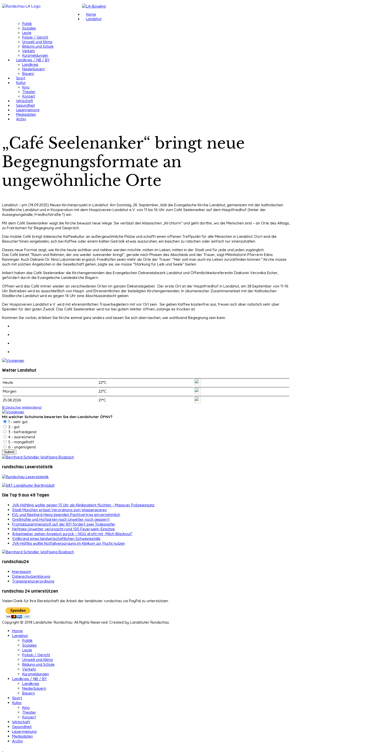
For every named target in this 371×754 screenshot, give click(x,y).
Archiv (21, 119)
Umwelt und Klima (37, 42)
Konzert (28, 96)
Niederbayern (33, 69)
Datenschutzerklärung (31, 576)
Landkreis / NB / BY (32, 60)
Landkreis (30, 64)
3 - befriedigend (21, 431)
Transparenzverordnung (33, 581)
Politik (27, 23)
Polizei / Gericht (35, 37)
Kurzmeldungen (35, 55)
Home (91, 14)
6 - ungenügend (21, 447)
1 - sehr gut (17, 421)
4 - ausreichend (21, 436)
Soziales (29, 28)
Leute (26, 33)
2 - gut (13, 426)
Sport (20, 78)
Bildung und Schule (38, 46)
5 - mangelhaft (20, 442)
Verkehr (28, 51)
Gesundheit (25, 105)
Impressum (21, 571)
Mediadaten (26, 114)
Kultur (21, 82)
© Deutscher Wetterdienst (22, 407)
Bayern (28, 73)
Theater (28, 92)
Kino (26, 87)
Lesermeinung (27, 110)
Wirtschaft (24, 101)
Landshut (93, 19)
